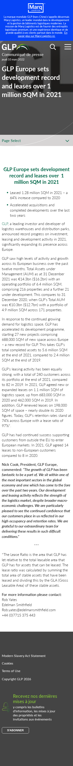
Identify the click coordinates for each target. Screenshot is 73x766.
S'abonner (15, 730)
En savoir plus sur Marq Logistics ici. (43, 34)
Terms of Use (11, 670)
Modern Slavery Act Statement (24, 655)
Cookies (7, 663)
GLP (5, 223)
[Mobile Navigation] (67, 47)
